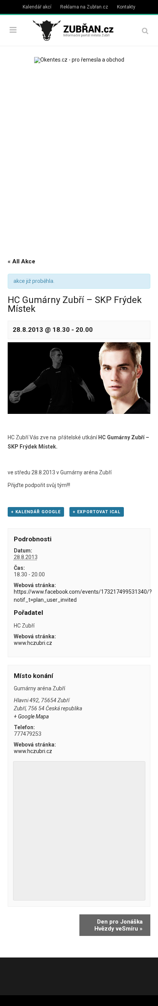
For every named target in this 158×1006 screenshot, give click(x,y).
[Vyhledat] (145, 31)
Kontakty (126, 7)
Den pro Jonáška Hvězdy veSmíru (118, 925)
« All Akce (21, 261)
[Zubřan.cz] (79, 29)
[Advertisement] (79, 158)
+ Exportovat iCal (96, 511)
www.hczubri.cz (33, 643)
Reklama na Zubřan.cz (84, 7)
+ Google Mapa (31, 716)
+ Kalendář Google (36, 511)
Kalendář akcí (37, 7)
